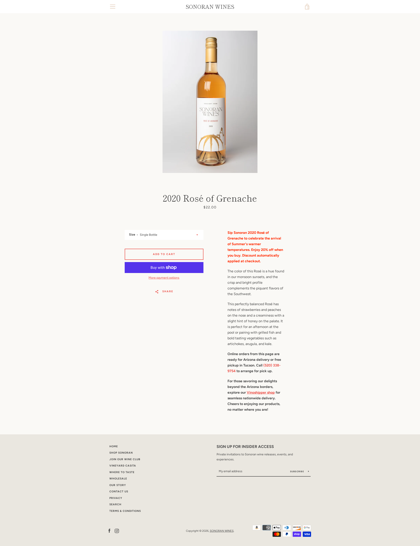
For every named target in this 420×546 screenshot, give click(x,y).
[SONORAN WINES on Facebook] (109, 530)
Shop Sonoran (121, 452)
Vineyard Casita (122, 465)
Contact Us (118, 491)
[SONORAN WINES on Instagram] (117, 530)
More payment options (164, 278)
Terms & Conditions (125, 511)
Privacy (115, 498)
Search (115, 504)
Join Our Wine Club (124, 459)
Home (113, 446)
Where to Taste (122, 472)
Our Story (117, 485)
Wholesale (118, 478)
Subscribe (297, 471)
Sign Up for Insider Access (245, 446)
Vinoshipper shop (261, 392)
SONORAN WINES (210, 7)
